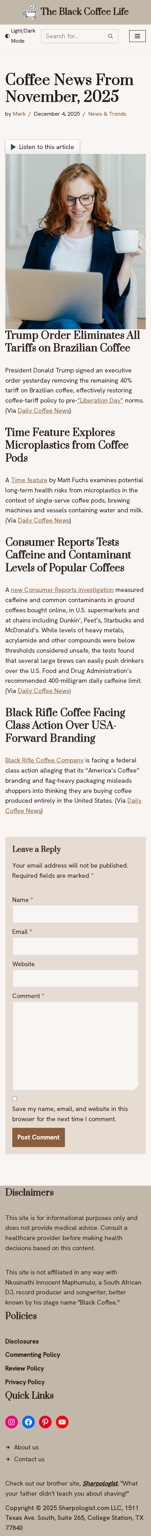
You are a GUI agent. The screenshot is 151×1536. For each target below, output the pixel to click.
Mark (19, 113)
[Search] (111, 36)
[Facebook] (28, 1422)
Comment (28, 996)
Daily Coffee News (44, 410)
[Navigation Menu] (137, 36)
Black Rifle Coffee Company (44, 760)
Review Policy (24, 1368)
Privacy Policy (25, 1382)
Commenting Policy (32, 1354)
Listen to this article (46, 147)
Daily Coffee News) (44, 691)
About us (26, 1447)
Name (22, 900)
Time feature (29, 480)
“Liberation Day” (100, 400)
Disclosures (22, 1341)
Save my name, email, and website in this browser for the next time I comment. (70, 1114)
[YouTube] (62, 1422)
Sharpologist (100, 1483)
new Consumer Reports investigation (62, 590)
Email (22, 932)
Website (23, 964)
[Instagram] (11, 1422)
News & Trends (107, 113)
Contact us (29, 1459)
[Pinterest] (45, 1422)
